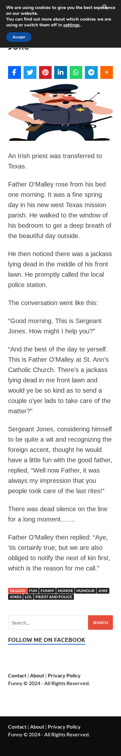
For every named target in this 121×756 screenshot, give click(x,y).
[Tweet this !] (30, 72)
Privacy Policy (64, 675)
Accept (19, 37)
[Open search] (105, 7)
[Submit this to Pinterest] (45, 72)
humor (65, 590)
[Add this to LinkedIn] (60, 72)
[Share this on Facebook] (14, 72)
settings (71, 25)
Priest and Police (53, 596)
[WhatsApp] (76, 72)
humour (85, 590)
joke (103, 590)
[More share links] (106, 72)
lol (28, 596)
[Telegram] (91, 72)
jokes (15, 596)
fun (33, 590)
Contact (17, 675)
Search (100, 622)
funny (47, 590)
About (37, 675)
